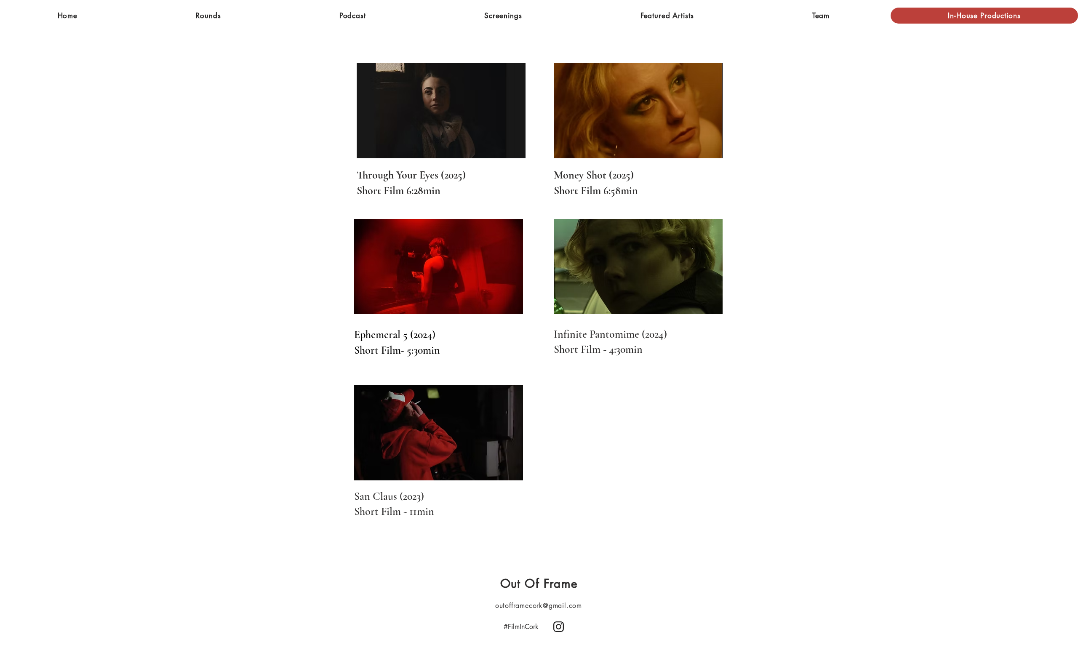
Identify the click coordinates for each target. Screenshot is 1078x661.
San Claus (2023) (389, 496)
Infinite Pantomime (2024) (610, 334)
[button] (208, 16)
